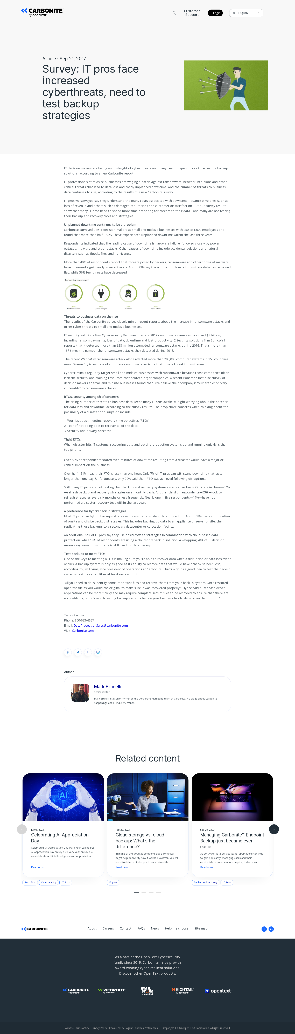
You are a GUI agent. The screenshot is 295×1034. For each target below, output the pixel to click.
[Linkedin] (271, 929)
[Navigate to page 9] (158, 892)
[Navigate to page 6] (151, 892)
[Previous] (22, 829)
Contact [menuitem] (125, 928)
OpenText (152, 973)
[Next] (274, 829)
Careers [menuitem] (108, 928)
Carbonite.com (83, 630)
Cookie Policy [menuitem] (116, 1028)
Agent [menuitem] (129, 1028)
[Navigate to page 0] (136, 892)
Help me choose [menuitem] (176, 928)
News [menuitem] (155, 928)
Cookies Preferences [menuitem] (146, 1028)
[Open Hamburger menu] (272, 13)
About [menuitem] (92, 928)
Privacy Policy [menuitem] (99, 1028)
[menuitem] (264, 929)
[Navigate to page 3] (144, 892)
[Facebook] (264, 929)
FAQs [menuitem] (141, 928)
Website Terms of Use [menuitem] (77, 1028)
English (243, 13)
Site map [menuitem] (201, 928)
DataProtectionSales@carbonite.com (101, 625)
